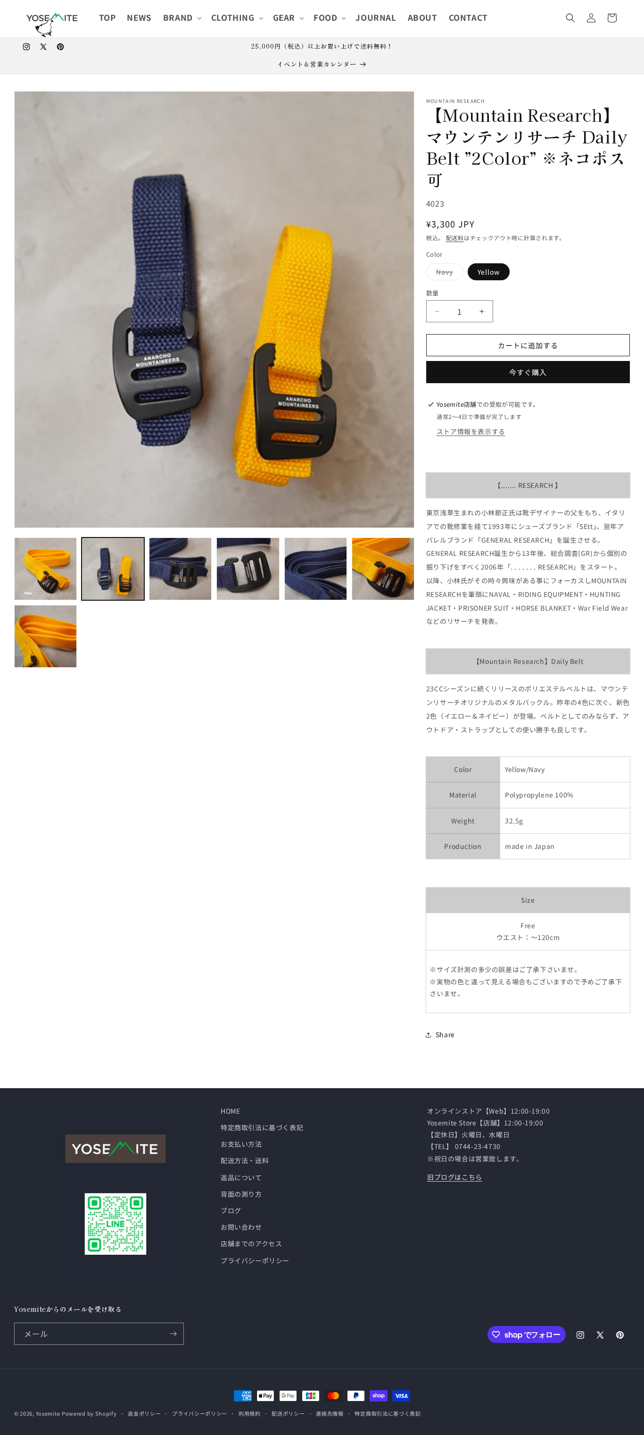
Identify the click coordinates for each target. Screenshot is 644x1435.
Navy (448, 273)
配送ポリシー (288, 1413)
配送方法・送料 (245, 1160)
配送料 (455, 238)
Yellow (489, 272)
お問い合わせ (241, 1227)
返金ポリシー (144, 1413)
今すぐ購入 (528, 372)
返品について (241, 1177)
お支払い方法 (241, 1144)
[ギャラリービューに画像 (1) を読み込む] (45, 568)
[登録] (173, 1334)
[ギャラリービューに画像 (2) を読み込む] (113, 568)
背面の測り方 (241, 1194)
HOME (230, 1111)
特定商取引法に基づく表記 (262, 1127)
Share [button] (445, 1034)
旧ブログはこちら (454, 1177)
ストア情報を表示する (471, 431)
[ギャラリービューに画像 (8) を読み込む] (45, 636)
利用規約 (250, 1413)
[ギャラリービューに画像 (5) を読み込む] (247, 568)
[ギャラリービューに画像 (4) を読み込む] (180, 568)
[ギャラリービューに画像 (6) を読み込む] (315, 568)
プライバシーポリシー (255, 1260)
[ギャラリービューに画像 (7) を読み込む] (383, 568)
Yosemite (48, 1413)
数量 (432, 292)
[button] (181, 17)
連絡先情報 (330, 1413)
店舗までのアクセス (251, 1243)
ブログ (231, 1210)
